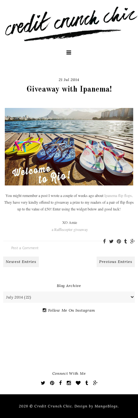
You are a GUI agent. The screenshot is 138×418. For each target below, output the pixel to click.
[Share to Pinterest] (119, 241)
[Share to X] (111, 241)
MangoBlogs (106, 406)
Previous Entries (115, 261)
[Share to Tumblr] (125, 241)
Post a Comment (25, 247)
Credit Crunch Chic (53, 406)
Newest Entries (21, 261)
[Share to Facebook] (104, 241)
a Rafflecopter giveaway (70, 229)
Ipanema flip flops (118, 195)
